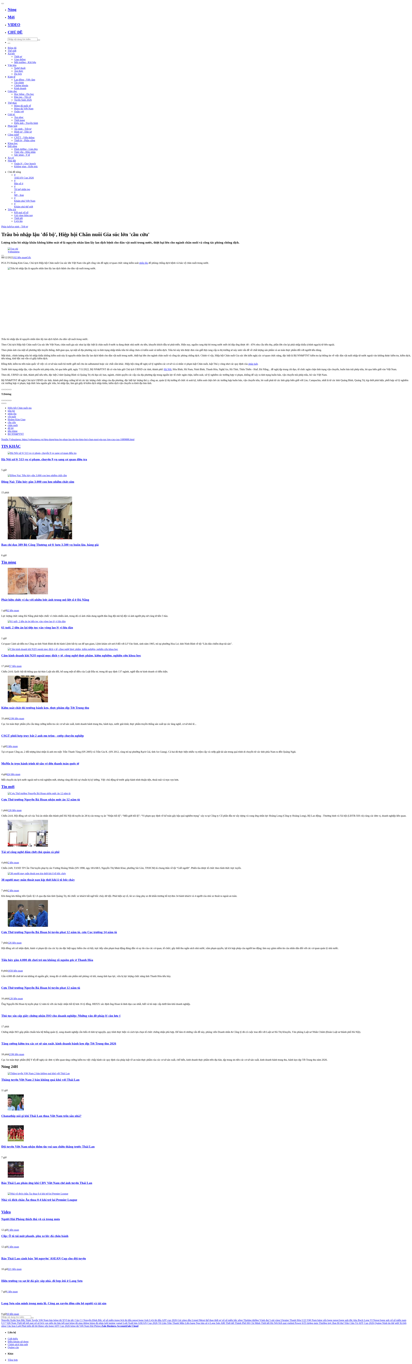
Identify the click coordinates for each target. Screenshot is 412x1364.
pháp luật (253, 364)
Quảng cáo (13, 1347)
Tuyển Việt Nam (40, 1320)
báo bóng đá (55, 1320)
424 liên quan (13, 774)
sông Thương (245, 1320)
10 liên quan (12, 1314)
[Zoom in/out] (10, 400)
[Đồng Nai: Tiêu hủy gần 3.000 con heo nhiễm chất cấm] (206, 475)
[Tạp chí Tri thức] (206, 769)
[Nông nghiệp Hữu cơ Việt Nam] (206, 488)
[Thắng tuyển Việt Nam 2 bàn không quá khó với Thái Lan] (206, 1073)
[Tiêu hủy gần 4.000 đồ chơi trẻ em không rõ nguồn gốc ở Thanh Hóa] (206, 953)
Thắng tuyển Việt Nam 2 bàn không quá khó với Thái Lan (40, 1079)
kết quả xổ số (33, 1323)
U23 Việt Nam (309, 1320)
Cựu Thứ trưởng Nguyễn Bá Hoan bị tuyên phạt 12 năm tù (40, 987)
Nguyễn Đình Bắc (92, 1320)
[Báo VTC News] (206, 606)
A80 (222, 1323)
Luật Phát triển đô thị (27, 1326)
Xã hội (402, 1323)
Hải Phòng (95, 1326)
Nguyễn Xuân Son (10, 1320)
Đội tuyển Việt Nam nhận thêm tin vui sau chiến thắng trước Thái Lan (48, 1146)
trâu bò (11, 410)
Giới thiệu (13, 1338)
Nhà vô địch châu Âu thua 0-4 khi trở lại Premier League (39, 1199)
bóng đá (94, 1323)
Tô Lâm (162, 1323)
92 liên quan (12, 610)
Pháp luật (6, 226)
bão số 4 (205, 1323)
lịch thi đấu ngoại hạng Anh (134, 1320)
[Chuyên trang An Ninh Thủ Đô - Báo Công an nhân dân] (206, 633)
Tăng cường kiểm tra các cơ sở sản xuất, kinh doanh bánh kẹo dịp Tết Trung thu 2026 (58, 1043)
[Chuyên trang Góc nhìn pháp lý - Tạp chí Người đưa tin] (206, 1309)
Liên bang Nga (192, 1323)
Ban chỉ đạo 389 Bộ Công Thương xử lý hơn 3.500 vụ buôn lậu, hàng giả (50, 544)
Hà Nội (167, 369)
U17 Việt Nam (8, 1323)
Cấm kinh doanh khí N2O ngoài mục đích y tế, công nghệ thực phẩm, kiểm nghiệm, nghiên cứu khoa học (71, 655)
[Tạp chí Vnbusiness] (206, 249)
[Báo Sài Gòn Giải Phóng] (206, 661)
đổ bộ (11, 428)
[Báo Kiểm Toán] (206, 465)
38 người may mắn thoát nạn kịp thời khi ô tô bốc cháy (38, 879)
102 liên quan (20, 257)
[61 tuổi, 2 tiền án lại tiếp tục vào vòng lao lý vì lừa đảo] (206, 621)
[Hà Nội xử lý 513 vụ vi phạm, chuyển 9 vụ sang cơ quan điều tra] (206, 453)
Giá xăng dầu (184, 1320)
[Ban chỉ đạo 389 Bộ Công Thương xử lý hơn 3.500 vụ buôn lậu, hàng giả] (206, 518)
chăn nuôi (13, 425)
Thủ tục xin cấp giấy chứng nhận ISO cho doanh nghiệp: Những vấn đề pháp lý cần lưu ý (61, 1015)
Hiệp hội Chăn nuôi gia (20, 408)
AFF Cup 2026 (366, 1323)
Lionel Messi (198, 1320)
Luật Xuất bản (130, 1323)
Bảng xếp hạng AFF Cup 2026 (54, 1326)
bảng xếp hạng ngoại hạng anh (333, 1320)
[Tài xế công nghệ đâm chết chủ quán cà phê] (206, 833)
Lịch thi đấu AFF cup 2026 (163, 1320)
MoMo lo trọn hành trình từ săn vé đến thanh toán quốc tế (40, 763)
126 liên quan (15, 810)
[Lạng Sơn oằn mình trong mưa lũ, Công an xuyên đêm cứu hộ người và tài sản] (206, 1297)
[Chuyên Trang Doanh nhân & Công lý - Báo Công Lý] (206, 1022)
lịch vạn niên (46, 1323)
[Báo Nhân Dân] (206, 1049)
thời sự (217, 1320)
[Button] (2, 3)
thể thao (210, 1320)
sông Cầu (6, 1326)
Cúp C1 (79, 1320)
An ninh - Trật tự (19, 226)
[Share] (5, 400)
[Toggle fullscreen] (7, 400)
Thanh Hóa (295, 1320)
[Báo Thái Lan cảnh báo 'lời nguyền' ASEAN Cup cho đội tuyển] (206, 1252)
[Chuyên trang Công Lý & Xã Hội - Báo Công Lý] (206, 858)
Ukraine (285, 1320)
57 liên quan (15, 666)
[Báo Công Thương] (206, 550)
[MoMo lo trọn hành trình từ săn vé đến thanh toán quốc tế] (206, 757)
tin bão (57, 1323)
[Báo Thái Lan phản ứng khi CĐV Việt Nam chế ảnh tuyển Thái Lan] (206, 1169)
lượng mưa (312, 1323)
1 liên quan (13, 1229)
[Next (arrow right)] (5, 403)
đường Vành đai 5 (261, 1320)
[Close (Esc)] (2, 400)
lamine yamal (115, 1323)
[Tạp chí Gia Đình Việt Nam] (206, 966)
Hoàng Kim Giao (16, 419)
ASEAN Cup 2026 (148, 1323)
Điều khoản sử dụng (18, 1341)
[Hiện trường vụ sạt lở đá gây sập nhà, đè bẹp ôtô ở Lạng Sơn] (206, 1274)
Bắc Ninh (26, 1320)
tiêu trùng (12, 431)
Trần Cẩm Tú (351, 1323)
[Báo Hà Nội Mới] (206, 805)
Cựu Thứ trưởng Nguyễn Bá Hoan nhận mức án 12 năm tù (40, 799)
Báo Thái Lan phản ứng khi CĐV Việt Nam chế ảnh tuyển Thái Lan (46, 1183)
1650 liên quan (15, 970)
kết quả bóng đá (69, 1323)
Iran (14, 1326)
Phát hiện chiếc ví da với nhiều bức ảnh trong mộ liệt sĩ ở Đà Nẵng (45, 599)
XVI (64, 1320)
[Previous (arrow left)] (2, 403)
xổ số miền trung (111, 1320)
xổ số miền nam (398, 1320)
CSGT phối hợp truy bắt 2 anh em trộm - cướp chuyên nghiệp (42, 735)
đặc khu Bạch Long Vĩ (361, 1320)
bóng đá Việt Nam (79, 1326)
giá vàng (275, 1320)
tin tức (71, 1320)
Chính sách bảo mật (18, 1344)
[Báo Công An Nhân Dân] (206, 741)
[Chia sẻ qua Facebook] (2, 389)
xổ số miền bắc (229, 1320)
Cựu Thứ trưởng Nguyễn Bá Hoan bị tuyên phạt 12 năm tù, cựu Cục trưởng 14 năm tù (59, 932)
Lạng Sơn (215, 1323)
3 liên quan (12, 746)
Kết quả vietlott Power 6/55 (292, 1323)
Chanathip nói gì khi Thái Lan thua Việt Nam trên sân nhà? (41, 1116)
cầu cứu (12, 422)
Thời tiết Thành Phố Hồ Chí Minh (243, 1323)
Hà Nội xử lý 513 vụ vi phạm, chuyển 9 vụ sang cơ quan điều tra (44, 459)
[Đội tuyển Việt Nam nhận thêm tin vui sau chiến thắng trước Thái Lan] (206, 1133)
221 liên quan (15, 1269)
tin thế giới (393, 1323)
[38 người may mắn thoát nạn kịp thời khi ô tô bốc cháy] (206, 873)
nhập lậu (143, 263)
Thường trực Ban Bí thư (331, 1323)
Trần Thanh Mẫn (175, 1323)
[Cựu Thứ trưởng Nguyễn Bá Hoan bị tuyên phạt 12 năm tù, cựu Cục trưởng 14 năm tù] (206, 913)
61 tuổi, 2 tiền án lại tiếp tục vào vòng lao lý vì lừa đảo (37, 627)
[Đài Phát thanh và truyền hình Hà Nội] (206, 1264)
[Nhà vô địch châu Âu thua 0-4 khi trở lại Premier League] (206, 1193)
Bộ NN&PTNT (16, 434)
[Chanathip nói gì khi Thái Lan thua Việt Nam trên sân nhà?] (206, 1102)
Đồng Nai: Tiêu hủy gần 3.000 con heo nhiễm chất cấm (37, 481)
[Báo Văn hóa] (206, 1152)
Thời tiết (21, 1323)
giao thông (83, 1323)
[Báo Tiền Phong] (206, 994)
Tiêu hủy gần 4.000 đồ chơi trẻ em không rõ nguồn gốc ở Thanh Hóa (47, 960)
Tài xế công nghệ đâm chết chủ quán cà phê (30, 852)
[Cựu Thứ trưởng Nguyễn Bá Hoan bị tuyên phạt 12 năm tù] (206, 981)
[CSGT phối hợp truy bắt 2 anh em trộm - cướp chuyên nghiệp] (206, 729)
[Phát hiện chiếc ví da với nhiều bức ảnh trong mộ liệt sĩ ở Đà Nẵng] (206, 581)
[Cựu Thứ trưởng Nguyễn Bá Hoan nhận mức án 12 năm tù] (206, 793)
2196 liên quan (16, 718)
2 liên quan (13, 862)
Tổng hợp (13, 1360)
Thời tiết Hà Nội (269, 1323)
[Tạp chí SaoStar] (206, 1085)
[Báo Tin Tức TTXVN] (206, 714)
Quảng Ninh (381, 1323)
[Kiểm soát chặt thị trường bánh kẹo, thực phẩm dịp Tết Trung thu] (206, 689)
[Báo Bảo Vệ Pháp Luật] (206, 938)
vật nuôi (12, 416)
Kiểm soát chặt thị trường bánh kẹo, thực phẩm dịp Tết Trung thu (45, 707)
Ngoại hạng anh (381, 1320)
